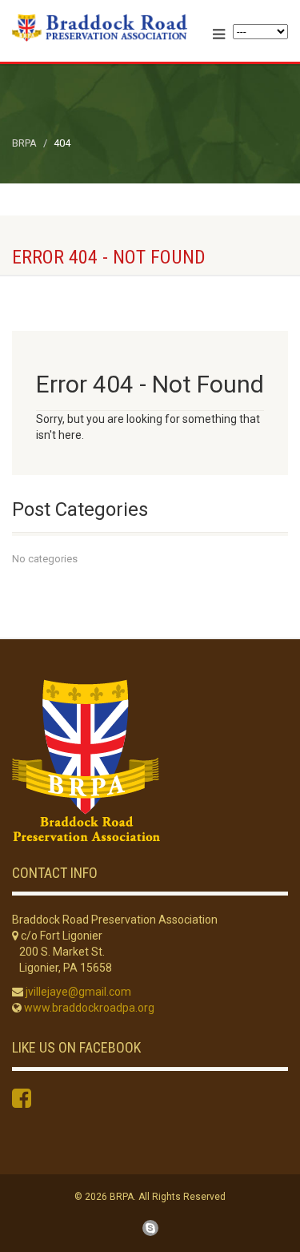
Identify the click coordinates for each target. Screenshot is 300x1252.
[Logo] (100, 27)
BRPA (24, 143)
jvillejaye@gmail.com (78, 991)
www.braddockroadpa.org (89, 1007)
